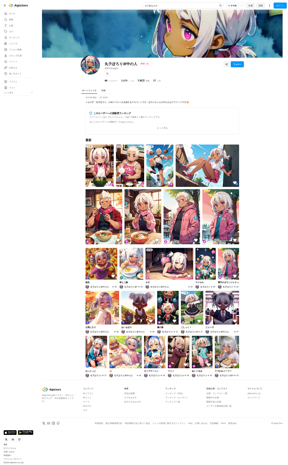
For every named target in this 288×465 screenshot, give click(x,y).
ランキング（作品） (174, 393)
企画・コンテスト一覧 (216, 393)
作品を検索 (129, 393)
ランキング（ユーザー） (176, 397)
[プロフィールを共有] (227, 64)
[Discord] (48, 423)
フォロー (237, 64)
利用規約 (7, 455)
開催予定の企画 (213, 401)
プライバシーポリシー (13, 459)
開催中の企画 (212, 397)
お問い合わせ (9, 452)
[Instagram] (53, 423)
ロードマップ (254, 397)
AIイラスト (88, 393)
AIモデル (87, 405)
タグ (85, 410)
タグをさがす (130, 397)
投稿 (261, 5)
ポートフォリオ (89, 90)
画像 (103, 90)
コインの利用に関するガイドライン (169, 423)
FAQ (190, 423)
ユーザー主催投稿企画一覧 (219, 405)
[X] (107, 73)
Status (223, 423)
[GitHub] (58, 423)
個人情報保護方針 (114, 423)
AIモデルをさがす (132, 401)
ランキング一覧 (172, 401)
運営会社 (232, 423)
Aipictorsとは (254, 393)
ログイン (280, 5)
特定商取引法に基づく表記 (137, 423)
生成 (250, 5)
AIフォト (87, 397)
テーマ (86, 401)
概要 (5, 444)
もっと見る (162, 127)
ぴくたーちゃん (10, 448)
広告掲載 (214, 423)
